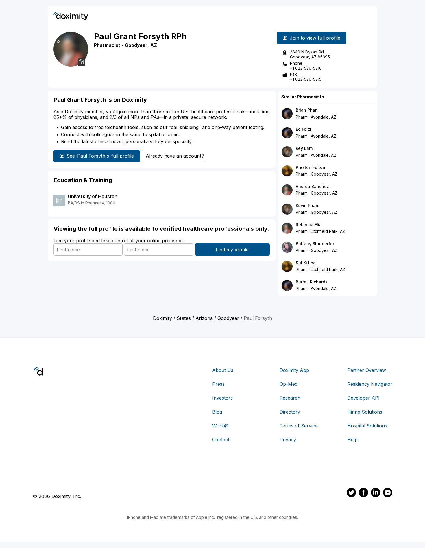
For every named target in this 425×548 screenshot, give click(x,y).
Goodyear (136, 45)
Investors (222, 398)
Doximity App (294, 370)
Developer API (363, 398)
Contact (220, 439)
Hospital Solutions (367, 426)
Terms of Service (298, 426)
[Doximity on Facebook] (363, 493)
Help (352, 439)
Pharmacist (107, 45)
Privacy (288, 439)
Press (218, 384)
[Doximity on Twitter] (351, 493)
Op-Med (289, 384)
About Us (222, 370)
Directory (290, 412)
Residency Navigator (369, 384)
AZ (153, 45)
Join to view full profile (315, 38)
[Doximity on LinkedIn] (375, 493)
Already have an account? (175, 156)
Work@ (220, 426)
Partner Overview (366, 370)
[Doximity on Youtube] (387, 493)
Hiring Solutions (364, 412)
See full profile (100, 156)
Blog (217, 412)
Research (290, 398)
